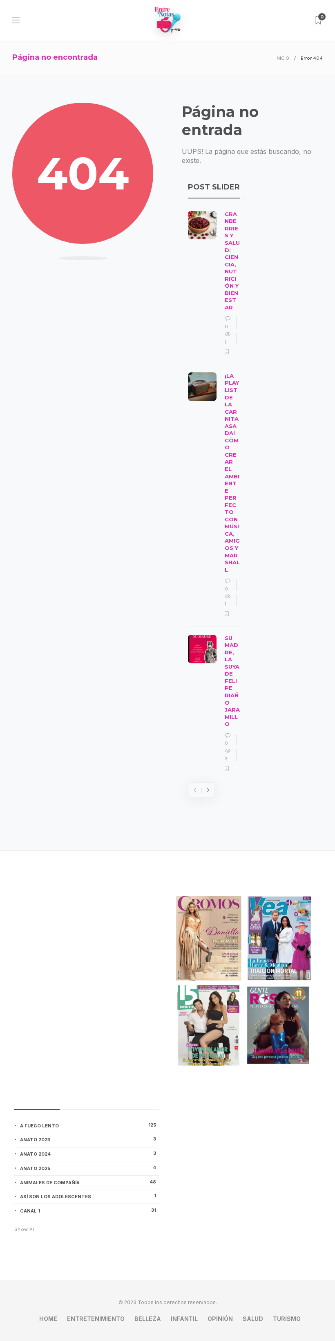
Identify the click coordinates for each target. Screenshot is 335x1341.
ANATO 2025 (88, 1168)
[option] (214, 491)
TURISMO (287, 1318)
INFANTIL (184, 1318)
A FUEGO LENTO (88, 1125)
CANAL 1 (88, 1210)
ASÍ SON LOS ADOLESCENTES (88, 1196)
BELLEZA (147, 1318)
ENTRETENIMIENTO (96, 1318)
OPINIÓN (220, 1318)
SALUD (253, 1318)
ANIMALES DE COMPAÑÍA (88, 1182)
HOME (48, 1318)
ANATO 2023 (88, 1139)
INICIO (282, 58)
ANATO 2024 (88, 1153)
